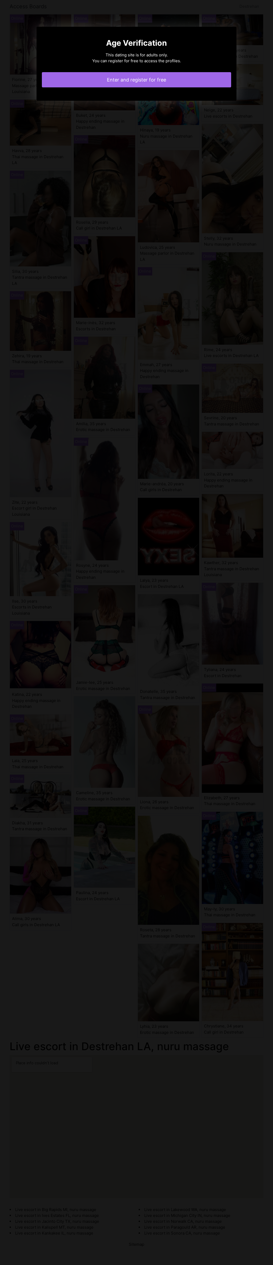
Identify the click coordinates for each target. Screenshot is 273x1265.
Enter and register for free (136, 80)
